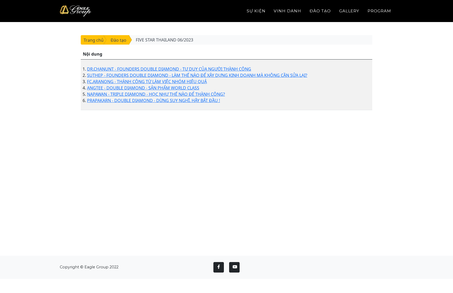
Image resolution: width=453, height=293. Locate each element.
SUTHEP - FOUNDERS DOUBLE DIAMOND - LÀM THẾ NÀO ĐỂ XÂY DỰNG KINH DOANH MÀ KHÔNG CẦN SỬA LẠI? (197, 75)
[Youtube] (234, 267)
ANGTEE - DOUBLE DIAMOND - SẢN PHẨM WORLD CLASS (143, 88)
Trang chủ (94, 40)
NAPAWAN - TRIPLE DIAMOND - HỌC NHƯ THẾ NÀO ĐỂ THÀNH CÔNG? (156, 94)
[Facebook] (218, 267)
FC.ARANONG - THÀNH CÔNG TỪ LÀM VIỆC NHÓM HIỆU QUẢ (147, 81)
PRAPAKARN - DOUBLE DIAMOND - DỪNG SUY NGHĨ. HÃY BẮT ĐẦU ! (153, 100)
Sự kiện (256, 10)
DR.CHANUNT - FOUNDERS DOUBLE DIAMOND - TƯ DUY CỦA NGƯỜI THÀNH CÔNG (169, 69)
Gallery (349, 10)
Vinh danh (287, 10)
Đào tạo (320, 10)
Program (379, 10)
